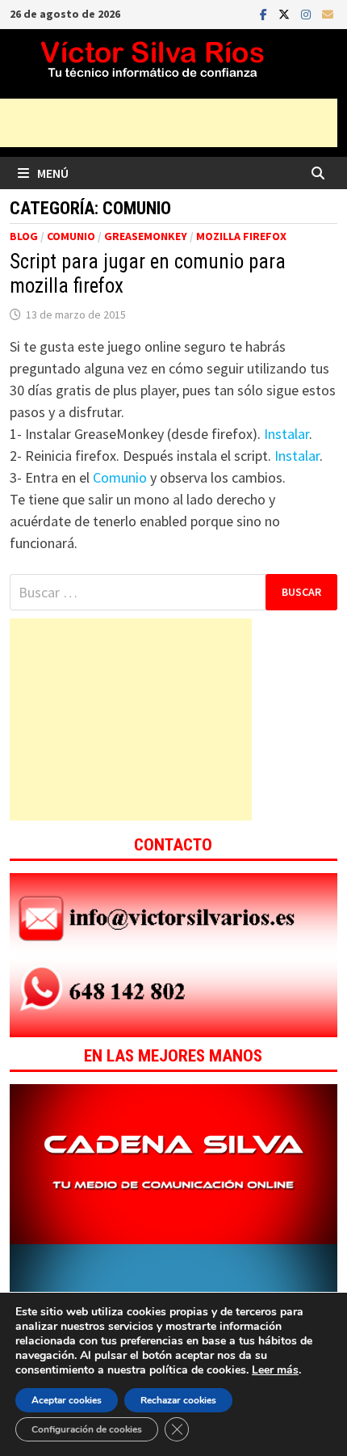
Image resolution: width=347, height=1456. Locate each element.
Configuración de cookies (86, 1429)
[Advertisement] (131, 719)
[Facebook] (265, 13)
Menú (53, 173)
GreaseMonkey (145, 236)
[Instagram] (307, 13)
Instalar (286, 433)
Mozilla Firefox (241, 236)
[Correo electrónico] (327, 13)
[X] (285, 13)
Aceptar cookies (66, 1400)
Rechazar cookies (178, 1400)
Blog (24, 236)
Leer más (275, 1370)
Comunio (71, 236)
